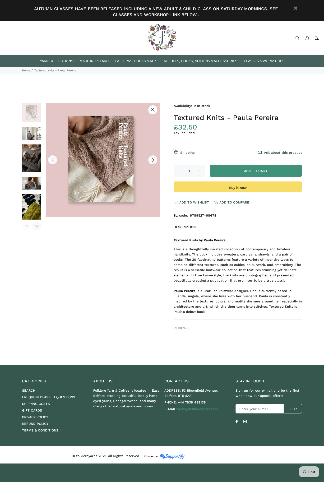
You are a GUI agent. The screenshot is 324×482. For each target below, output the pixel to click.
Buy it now (238, 188)
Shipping (187, 152)
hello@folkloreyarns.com (198, 409)
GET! (293, 409)
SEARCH (28, 390)
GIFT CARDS (32, 410)
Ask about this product (283, 152)
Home (26, 70)
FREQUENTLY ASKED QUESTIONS (48, 397)
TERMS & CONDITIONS (40, 430)
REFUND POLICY (35, 424)
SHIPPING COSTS (36, 404)
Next (152, 159)
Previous (52, 159)
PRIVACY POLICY (35, 417)
